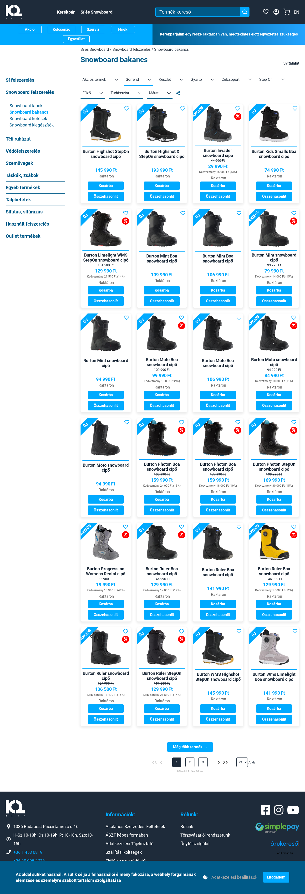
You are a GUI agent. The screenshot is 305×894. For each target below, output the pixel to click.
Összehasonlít (106, 196)
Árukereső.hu (285, 853)
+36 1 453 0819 (27, 852)
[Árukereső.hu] (285, 845)
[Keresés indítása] (244, 12)
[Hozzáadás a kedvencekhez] (126, 108)
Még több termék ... (190, 747)
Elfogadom (276, 877)
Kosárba (106, 185)
